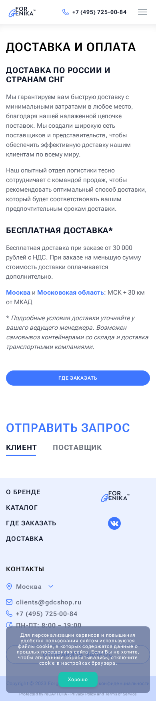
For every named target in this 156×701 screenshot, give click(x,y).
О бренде (23, 492)
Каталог (22, 507)
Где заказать (78, 378)
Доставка (24, 539)
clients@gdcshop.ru (49, 602)
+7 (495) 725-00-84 (99, 12)
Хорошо (78, 679)
